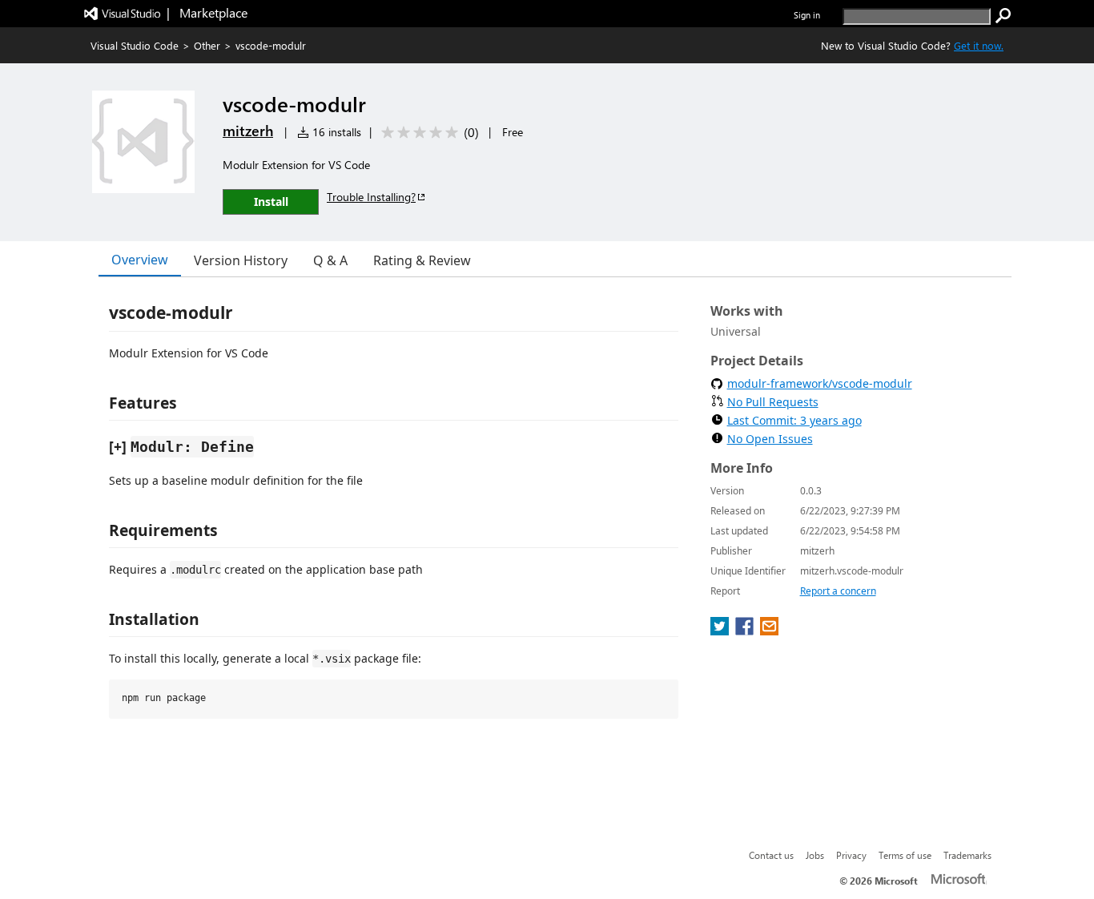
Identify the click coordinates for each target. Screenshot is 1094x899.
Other (207, 45)
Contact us (771, 855)
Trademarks (967, 855)
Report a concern (838, 591)
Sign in (807, 15)
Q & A (330, 260)
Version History (241, 260)
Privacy (851, 855)
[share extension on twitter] (721, 630)
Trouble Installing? (371, 196)
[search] (1003, 16)
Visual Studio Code (134, 45)
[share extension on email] (769, 630)
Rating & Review (422, 260)
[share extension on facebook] (746, 630)
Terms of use (905, 855)
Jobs (815, 855)
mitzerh (248, 130)
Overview (139, 259)
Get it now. (979, 45)
